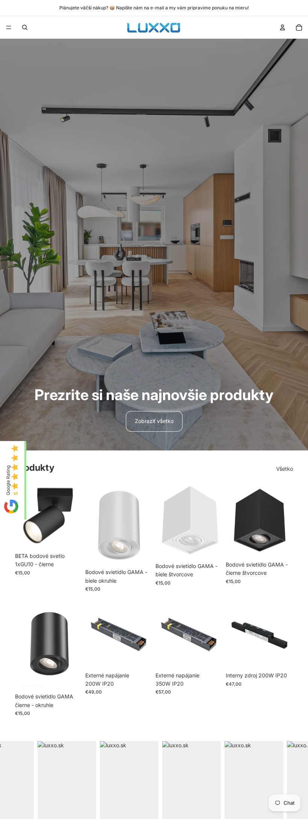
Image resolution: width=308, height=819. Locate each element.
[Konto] (282, 27)
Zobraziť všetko (154, 421)
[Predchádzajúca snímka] (93, 523)
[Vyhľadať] (25, 27)
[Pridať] (70, 537)
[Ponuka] (8, 27)
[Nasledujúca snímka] (144, 523)
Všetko (284, 468)
